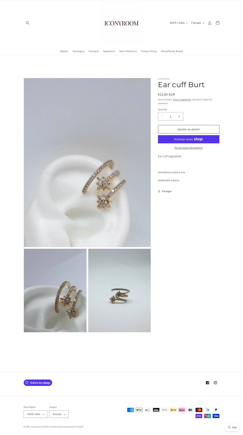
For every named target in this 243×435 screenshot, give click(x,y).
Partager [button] (167, 191)
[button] (27, 23)
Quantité (162, 109)
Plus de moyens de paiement (189, 147)
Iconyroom (36, 427)
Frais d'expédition (182, 99)
